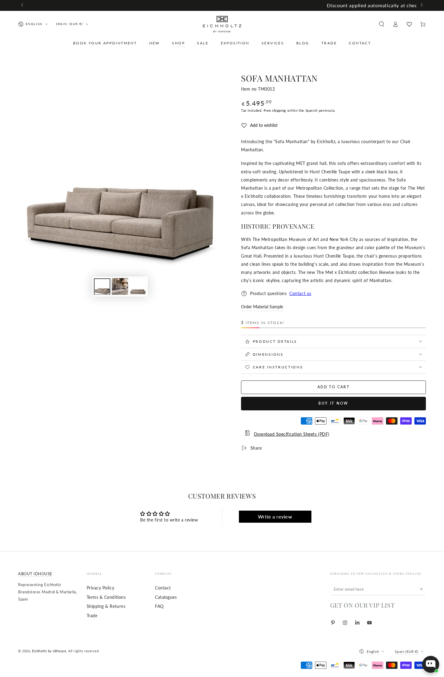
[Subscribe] (423, 589)
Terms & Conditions (106, 597)
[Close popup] (433, 604)
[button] (381, 24)
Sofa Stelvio (401, 621)
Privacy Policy (100, 587)
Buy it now (333, 403)
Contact (163, 587)
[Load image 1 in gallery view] (102, 286)
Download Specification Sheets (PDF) (292, 434)
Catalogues (166, 597)
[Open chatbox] (430, 664)
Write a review (275, 516)
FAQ (159, 606)
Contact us (300, 293)
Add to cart (333, 387)
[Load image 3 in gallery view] (138, 286)
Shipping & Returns (106, 606)
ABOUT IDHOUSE (35, 574)
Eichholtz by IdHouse (49, 651)
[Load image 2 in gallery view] (120, 286)
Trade (92, 615)
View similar (384, 640)
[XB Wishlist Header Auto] (409, 24)
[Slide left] (22, 5)
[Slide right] (421, 5)
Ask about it (418, 640)
